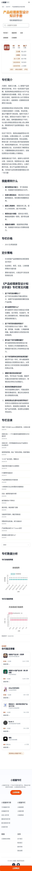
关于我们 (19, 839)
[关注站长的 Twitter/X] (13, 864)
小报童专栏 (16, 780)
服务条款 (19, 846)
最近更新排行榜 (5, 823)
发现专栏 (8, 7)
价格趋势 (14, 38)
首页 (3, 7)
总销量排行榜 (5, 811)
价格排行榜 (4, 827)
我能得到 (14, 33)
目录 (21, 33)
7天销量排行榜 (5, 807)
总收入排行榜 (5, 815)
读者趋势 (5, 38)
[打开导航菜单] (29, 2)
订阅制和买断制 (5, 839)
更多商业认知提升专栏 (16, 753)
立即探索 (16, 792)
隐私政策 (19, 850)
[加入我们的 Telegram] (18, 864)
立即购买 (16, 868)
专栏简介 (5, 33)
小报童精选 (20, 815)
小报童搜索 (20, 807)
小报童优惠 (20, 811)
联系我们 (19, 843)
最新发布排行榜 (5, 819)
